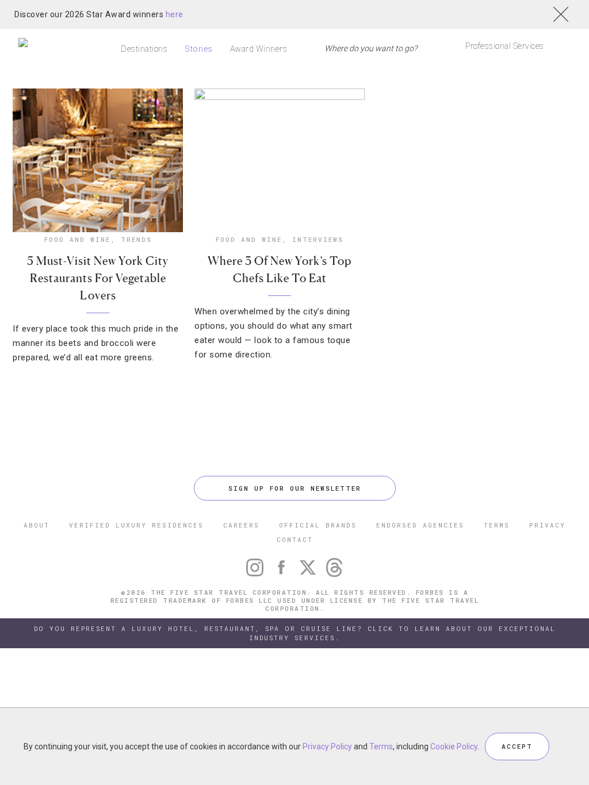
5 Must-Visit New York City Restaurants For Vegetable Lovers (98, 278)
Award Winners (259, 48)
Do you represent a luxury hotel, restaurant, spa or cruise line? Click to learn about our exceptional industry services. (295, 633)
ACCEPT (517, 746)
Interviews (317, 239)
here (174, 14)
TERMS (497, 525)
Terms (381, 746)
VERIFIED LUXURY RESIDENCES (136, 525)
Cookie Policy (453, 746)
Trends (136, 239)
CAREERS (241, 525)
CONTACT (295, 539)
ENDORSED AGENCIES (420, 525)
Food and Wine (77, 239)
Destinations (144, 48)
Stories (199, 48)
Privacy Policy (327, 746)
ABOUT (36, 525)
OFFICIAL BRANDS (318, 525)
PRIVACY (547, 525)
